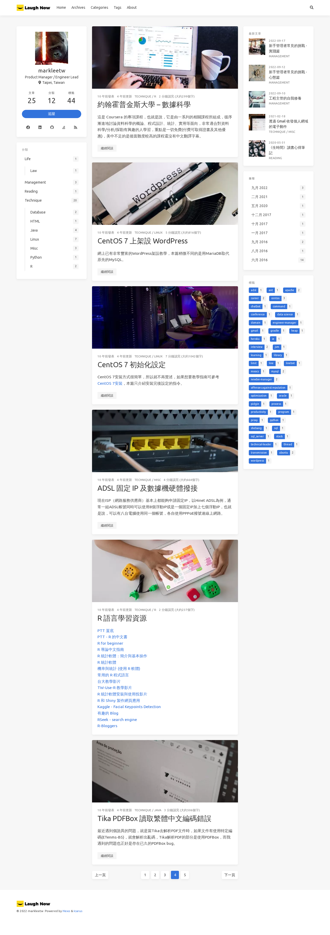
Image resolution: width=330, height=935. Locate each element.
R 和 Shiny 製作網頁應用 (118, 700)
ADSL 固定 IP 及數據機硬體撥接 (147, 488)
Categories (99, 7)
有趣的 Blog (107, 713)
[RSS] (75, 128)
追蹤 (51, 114)
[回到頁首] (251, 925)
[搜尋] (311, 7)
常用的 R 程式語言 (113, 675)
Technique (143, 96)
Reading (275, 158)
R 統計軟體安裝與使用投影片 (122, 694)
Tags (117, 7)
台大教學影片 (109, 681)
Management (279, 56)
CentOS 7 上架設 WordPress (142, 241)
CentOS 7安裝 (109, 383)
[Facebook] (28, 128)
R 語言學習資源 (122, 618)
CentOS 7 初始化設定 (131, 364)
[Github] (52, 128)
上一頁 (100, 875)
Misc (157, 479)
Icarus (78, 911)
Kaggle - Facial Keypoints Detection (129, 706)
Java (157, 810)
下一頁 (229, 875)
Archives (78, 7)
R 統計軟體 (106, 662)
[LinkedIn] (40, 128)
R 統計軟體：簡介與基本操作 (122, 656)
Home (61, 7)
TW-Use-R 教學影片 (114, 687)
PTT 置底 (105, 630)
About (132, 7)
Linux (158, 232)
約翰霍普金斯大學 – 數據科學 (144, 104)
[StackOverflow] (63, 128)
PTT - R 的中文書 (112, 637)
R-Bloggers (107, 726)
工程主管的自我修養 (285, 98)
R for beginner (110, 643)
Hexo (66, 911)
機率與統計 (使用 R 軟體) (118, 668)
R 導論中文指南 (110, 649)
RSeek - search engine (117, 719)
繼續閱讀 (107, 148)
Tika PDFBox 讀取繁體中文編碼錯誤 (154, 818)
